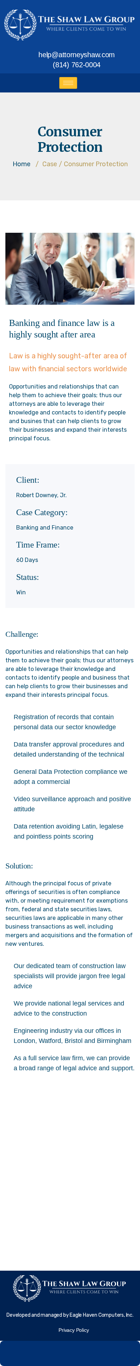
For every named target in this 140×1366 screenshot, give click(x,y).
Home (22, 164)
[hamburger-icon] (68, 83)
